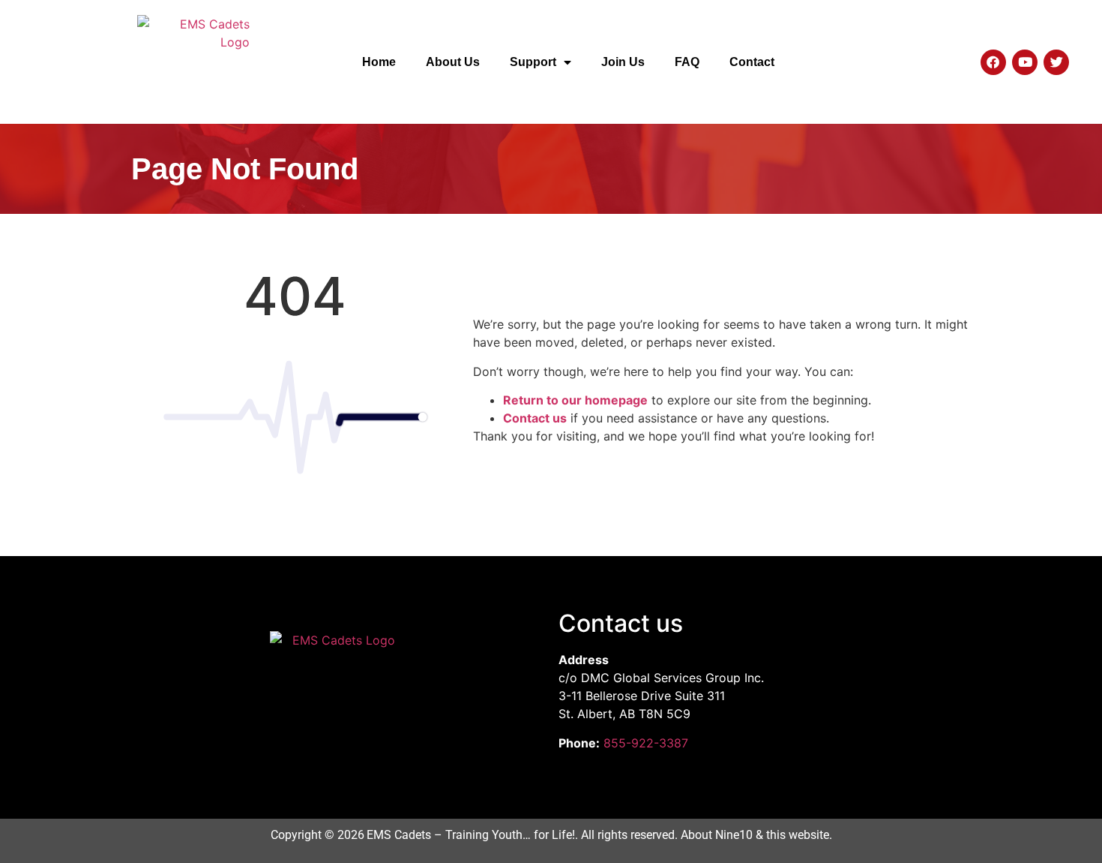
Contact (751, 62)
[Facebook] (993, 62)
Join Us (623, 62)
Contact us (535, 417)
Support (533, 62)
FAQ (687, 62)
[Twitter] (1056, 62)
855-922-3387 (645, 742)
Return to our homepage (575, 399)
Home (379, 62)
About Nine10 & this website (755, 835)
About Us (453, 62)
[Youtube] (1025, 62)
